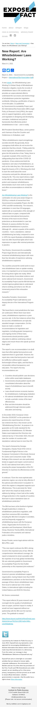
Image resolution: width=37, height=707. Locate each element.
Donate (4, 36)
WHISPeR (18, 28)
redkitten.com (15, 704)
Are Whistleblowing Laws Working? (15, 195)
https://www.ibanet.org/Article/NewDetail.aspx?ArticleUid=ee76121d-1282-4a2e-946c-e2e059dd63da (19, 621)
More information (16, 679)
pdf (32, 77)
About (11, 28)
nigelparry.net (26, 704)
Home (4, 28)
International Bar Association (19, 77)
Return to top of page (18, 688)
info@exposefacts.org (18, 697)
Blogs (25, 28)
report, (9, 83)
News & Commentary (10, 32)
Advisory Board (27, 32)
